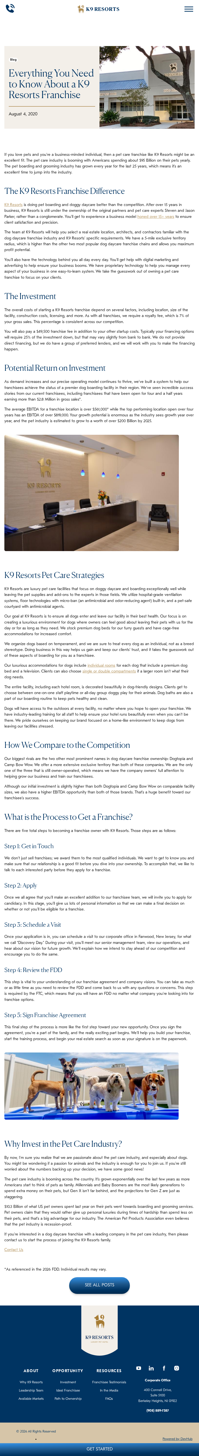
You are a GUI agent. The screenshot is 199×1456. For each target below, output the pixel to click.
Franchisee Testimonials (109, 1382)
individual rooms (101, 666)
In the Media (109, 1391)
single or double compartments (109, 671)
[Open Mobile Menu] (187, 9)
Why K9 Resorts (31, 1382)
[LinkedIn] (151, 1368)
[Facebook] (164, 1368)
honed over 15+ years (155, 217)
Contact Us (13, 1250)
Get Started (100, 1449)
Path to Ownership (68, 1399)
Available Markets (31, 1399)
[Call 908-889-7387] (10, 9)
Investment (68, 1382)
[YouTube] (139, 1368)
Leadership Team (31, 1391)
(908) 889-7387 (158, 1411)
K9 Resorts (13, 205)
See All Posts (99, 1285)
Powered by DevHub (177, 1439)
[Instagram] (177, 1368)
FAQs (109, 1399)
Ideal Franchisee (68, 1391)
